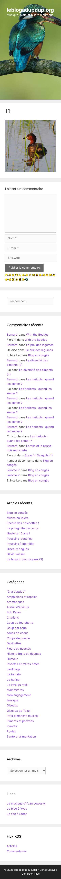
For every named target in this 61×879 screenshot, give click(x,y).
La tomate (14, 674)
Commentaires (17, 851)
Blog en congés (38, 355)
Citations (13, 617)
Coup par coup (17, 628)
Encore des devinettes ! (23, 523)
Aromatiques (15, 602)
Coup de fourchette (20, 622)
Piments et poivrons (20, 721)
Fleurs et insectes (19, 648)
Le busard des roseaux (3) (25, 559)
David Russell (16, 554)
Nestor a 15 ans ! (18, 533)
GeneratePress (31, 873)
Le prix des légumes (40, 345)
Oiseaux (12, 705)
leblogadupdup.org (30, 10)
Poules (11, 731)
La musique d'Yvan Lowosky (26, 803)
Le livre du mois (17, 684)
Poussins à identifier (20, 543)
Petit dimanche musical (22, 715)
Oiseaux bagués (18, 549)
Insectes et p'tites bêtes (23, 664)
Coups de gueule (18, 638)
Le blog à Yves (17, 808)
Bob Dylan (14, 612)
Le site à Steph (17, 814)
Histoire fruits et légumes (24, 653)
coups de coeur (17, 633)
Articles (12, 846)
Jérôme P (13, 470)
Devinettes (14, 643)
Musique (12, 700)
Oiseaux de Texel (18, 710)
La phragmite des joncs (23, 528)
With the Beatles (37, 334)
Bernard (12, 334)
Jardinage (13, 669)
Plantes (12, 726)
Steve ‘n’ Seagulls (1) (39, 455)
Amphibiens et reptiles (22, 597)
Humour (12, 659)
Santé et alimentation (21, 736)
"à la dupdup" (16, 591)
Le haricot (13, 679)
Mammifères (15, 690)
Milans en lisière (18, 518)
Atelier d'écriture (18, 607)
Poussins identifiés (19, 538)
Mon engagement (19, 695)
